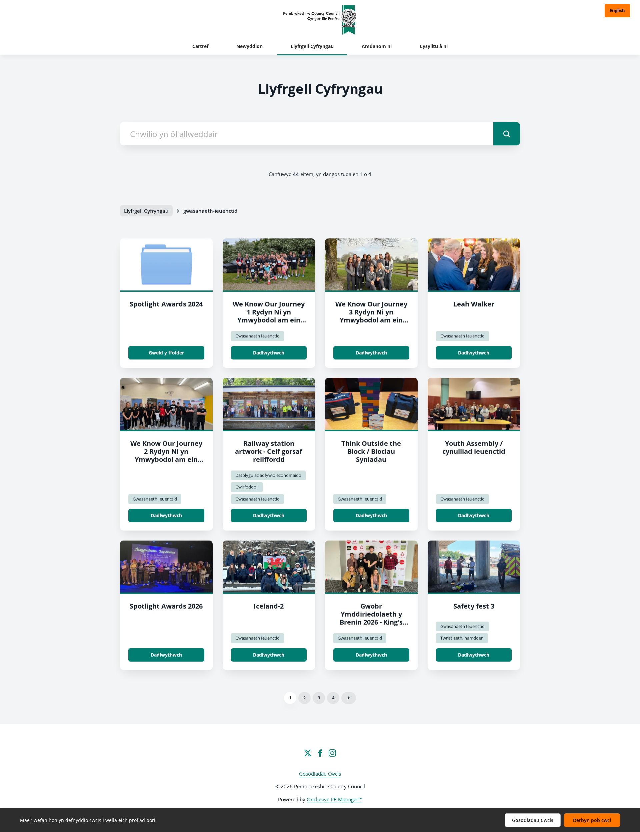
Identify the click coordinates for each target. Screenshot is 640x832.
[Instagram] (332, 753)
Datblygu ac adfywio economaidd (268, 475)
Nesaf (348, 698)
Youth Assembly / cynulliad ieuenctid (473, 447)
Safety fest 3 (473, 606)
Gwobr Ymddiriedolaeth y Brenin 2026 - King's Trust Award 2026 (371, 618)
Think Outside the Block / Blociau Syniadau (371, 451)
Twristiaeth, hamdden (462, 638)
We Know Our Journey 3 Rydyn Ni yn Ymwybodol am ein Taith (371, 315)
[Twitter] (307, 753)
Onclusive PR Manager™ (334, 799)
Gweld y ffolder (166, 352)
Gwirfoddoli (246, 487)
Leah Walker (473, 303)
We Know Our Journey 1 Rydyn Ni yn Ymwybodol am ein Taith (269, 315)
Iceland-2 (269, 606)
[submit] (506, 133)
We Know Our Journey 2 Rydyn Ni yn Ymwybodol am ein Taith (166, 455)
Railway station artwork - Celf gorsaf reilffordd (268, 451)
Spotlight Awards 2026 (166, 606)
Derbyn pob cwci (592, 820)
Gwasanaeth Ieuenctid (257, 336)
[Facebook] (320, 753)
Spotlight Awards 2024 (166, 303)
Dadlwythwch (268, 352)
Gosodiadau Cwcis (320, 773)
